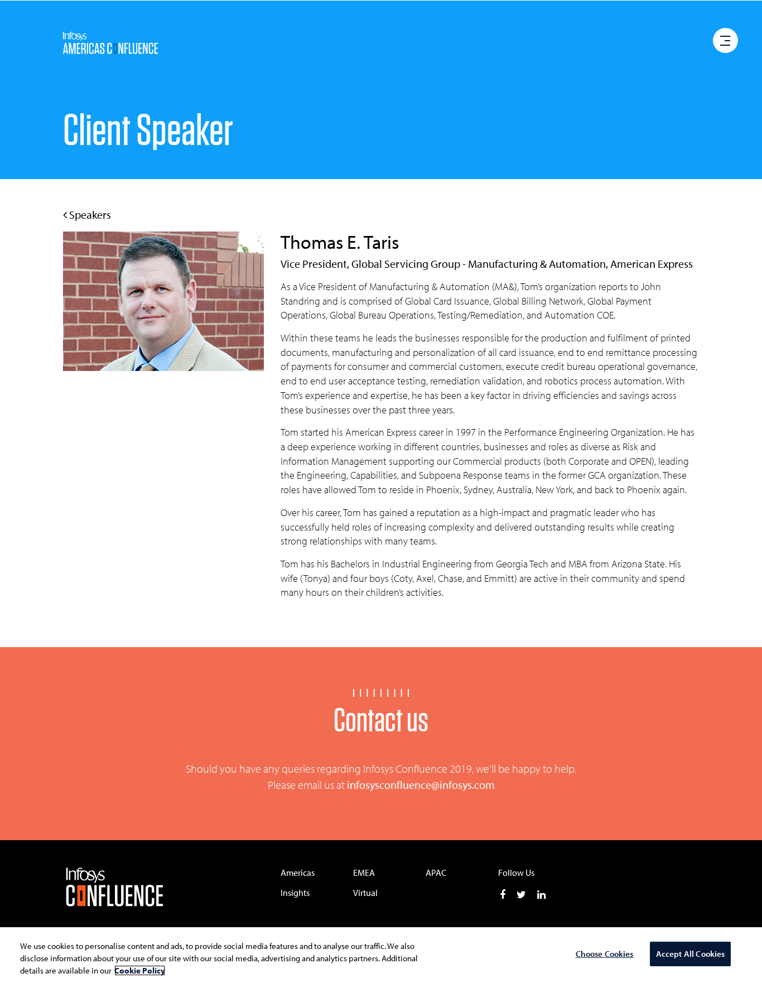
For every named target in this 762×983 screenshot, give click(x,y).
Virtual (365, 892)
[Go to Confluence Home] (136, 887)
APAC (436, 872)
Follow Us (516, 872)
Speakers (89, 214)
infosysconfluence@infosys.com (421, 785)
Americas (298, 872)
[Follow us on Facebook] (502, 894)
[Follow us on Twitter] (521, 894)
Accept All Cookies (690, 954)
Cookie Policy (139, 970)
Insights (295, 892)
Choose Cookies (605, 954)
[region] (381, 955)
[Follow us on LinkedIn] (541, 894)
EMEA (364, 872)
